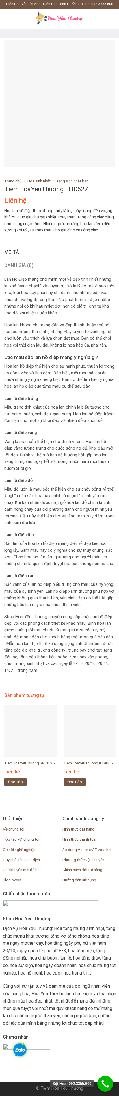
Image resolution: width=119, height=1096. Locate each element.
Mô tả (11, 252)
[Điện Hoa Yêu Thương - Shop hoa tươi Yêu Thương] (59, 19)
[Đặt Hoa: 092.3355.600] (105, 1084)
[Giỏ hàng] (112, 18)
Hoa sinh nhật (39, 181)
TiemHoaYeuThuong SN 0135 (29, 763)
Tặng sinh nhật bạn (72, 181)
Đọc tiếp (15, 782)
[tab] (59, 252)
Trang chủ (13, 181)
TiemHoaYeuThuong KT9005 (88, 763)
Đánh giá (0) (19, 265)
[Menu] (7, 19)
